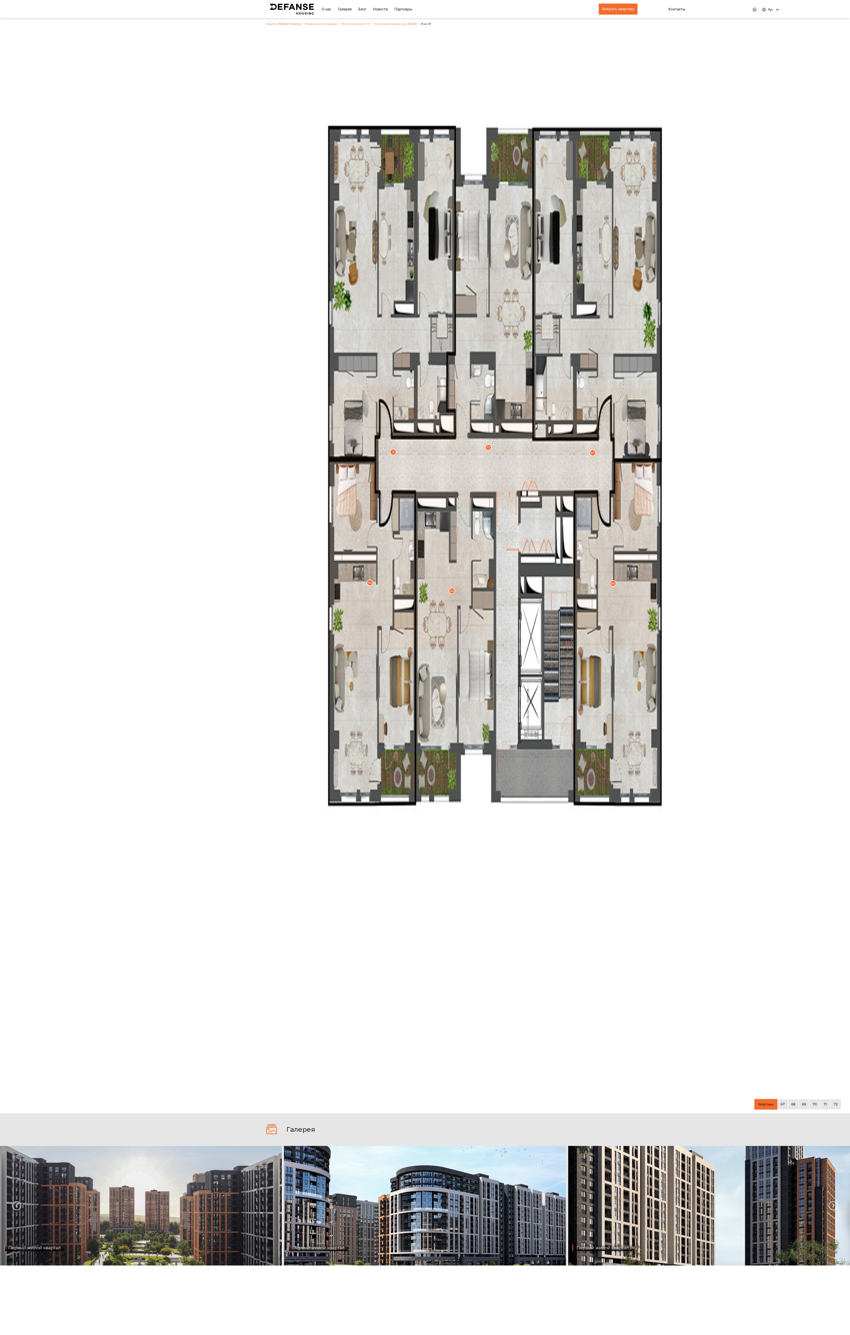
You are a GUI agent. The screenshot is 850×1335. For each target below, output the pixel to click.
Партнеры (403, 9)
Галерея (345, 9)
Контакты (676, 9)
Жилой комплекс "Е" (355, 24)
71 (825, 1104)
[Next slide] (833, 1205)
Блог (362, 9)
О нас (326, 9)
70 (815, 1104)
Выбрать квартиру (618, 8)
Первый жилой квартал (320, 24)
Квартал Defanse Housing (283, 24)
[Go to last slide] (16, 1205)
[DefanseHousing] (292, 9)
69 (804, 1104)
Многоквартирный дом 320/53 (395, 24)
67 (783, 1104)
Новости (380, 9)
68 (793, 1104)
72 (836, 1104)
